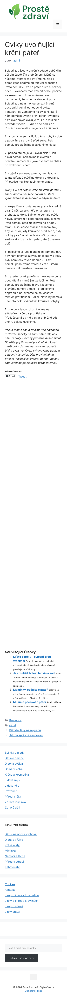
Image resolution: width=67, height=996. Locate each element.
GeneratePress (33, 990)
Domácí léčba (14, 769)
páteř (12, 725)
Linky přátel (12, 911)
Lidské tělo (12, 785)
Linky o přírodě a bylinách (21, 900)
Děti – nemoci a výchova (21, 834)
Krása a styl (12, 845)
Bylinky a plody (14, 752)
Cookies (10, 884)
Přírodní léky (13, 796)
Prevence (15, 720)
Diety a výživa (14, 763)
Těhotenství (12, 867)
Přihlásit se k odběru (21, 958)
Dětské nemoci (14, 758)
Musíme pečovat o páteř (29, 702)
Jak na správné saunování (26, 735)
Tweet (22, 376)
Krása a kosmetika (17, 774)
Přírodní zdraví (14, 861)
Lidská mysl (12, 780)
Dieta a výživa (14, 839)
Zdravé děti (12, 807)
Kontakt (10, 889)
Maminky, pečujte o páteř (30, 689)
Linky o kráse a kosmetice (22, 895)
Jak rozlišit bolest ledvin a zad (34, 673)
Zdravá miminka (15, 802)
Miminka (10, 850)
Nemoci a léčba (15, 856)
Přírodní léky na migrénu (25, 730)
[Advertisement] (33, 514)
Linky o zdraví (14, 906)
